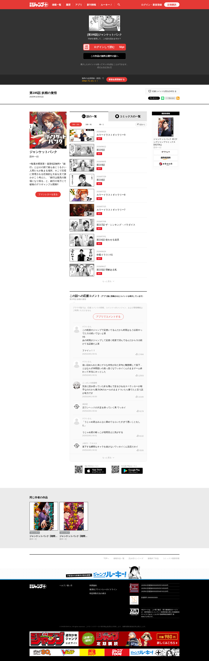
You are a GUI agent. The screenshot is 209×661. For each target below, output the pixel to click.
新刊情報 (91, 4)
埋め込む (171, 98)
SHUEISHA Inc (66, 626)
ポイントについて (104, 67)
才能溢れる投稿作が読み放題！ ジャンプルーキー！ (104, 572)
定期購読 (171, 4)
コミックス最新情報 (171, 558)
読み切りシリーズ (136, 558)
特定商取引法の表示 (98, 593)
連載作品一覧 (118, 558)
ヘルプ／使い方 (66, 585)
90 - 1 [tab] (101, 124)
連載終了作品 (153, 558)
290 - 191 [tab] (75, 124)
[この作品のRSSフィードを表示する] (177, 98)
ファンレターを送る (48, 194)
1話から (142, 124)
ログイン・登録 (151, 4)
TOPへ (106, 558)
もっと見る (107, 281)
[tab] (89, 116)
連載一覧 (56, 4)
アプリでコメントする (108, 316)
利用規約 (93, 585)
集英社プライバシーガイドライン (103, 589)
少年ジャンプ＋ (39, 4)
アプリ (78, 4)
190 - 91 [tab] (89, 124)
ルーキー (106, 4)
